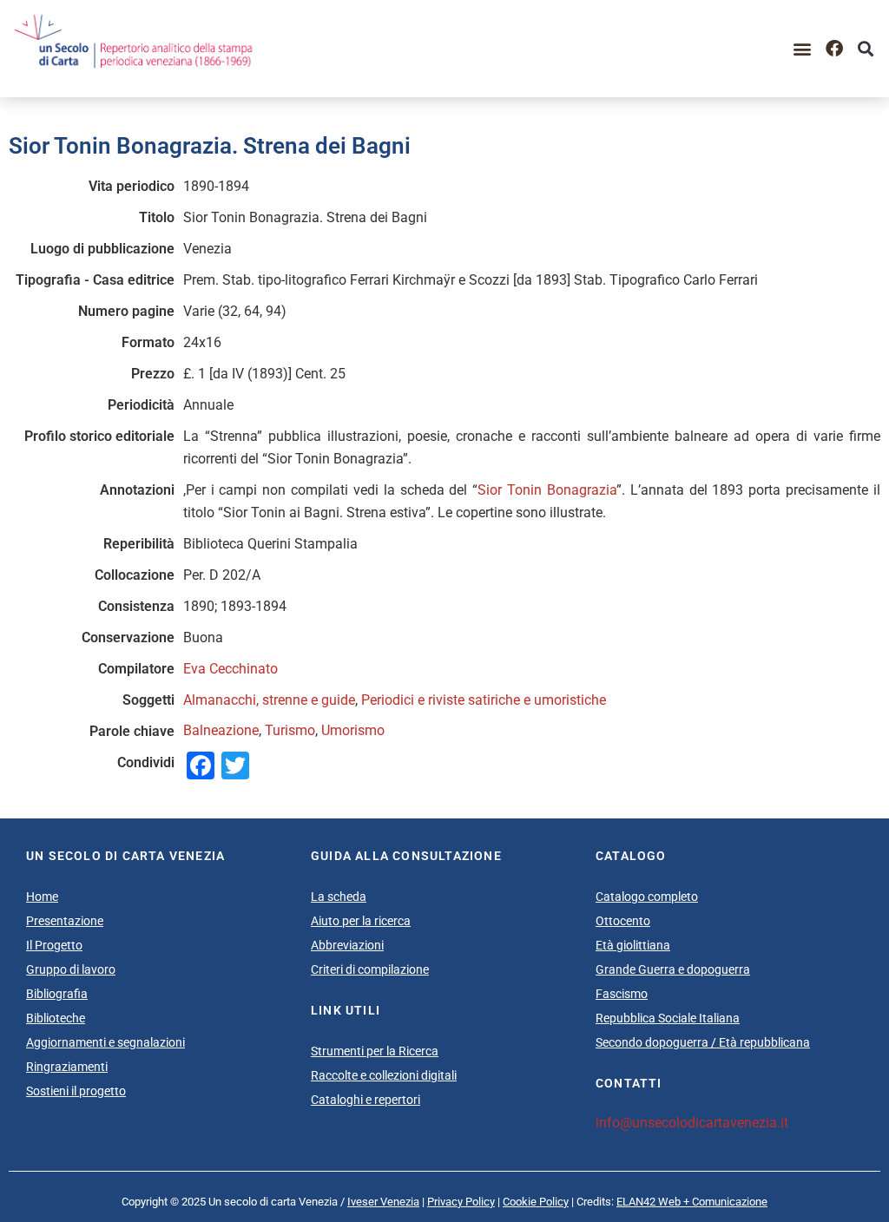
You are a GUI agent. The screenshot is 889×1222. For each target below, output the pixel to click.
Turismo (290, 730)
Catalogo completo (647, 896)
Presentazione (64, 921)
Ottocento (623, 921)
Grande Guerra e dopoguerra (673, 969)
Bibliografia (57, 994)
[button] (802, 48)
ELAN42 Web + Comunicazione (691, 1201)
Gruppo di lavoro (70, 969)
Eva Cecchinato (230, 668)
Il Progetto (54, 945)
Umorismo (353, 730)
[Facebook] (834, 48)
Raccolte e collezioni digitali (384, 1075)
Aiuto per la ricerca (361, 921)
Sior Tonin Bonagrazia (546, 490)
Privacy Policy (461, 1201)
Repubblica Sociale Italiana (668, 1018)
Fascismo (622, 994)
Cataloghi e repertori (365, 1100)
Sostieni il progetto (76, 1091)
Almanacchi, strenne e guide (269, 700)
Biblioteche (55, 1018)
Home (42, 896)
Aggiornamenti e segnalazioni (105, 1042)
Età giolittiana (633, 945)
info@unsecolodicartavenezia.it (692, 1122)
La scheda (338, 896)
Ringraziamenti (67, 1067)
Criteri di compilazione (370, 969)
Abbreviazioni (347, 945)
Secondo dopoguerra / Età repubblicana (703, 1042)
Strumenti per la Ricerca (374, 1051)
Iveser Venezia (383, 1201)
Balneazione (221, 730)
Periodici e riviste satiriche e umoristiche (483, 700)
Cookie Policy (536, 1201)
